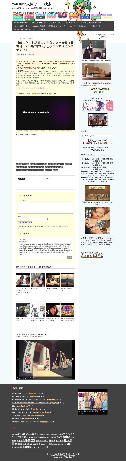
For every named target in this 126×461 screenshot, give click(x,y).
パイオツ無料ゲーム (20, 22)
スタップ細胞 (54, 434)
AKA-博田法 (15, 434)
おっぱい (23, 433)
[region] (45, 360)
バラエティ (52, 164)
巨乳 (32, 440)
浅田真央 (19, 444)
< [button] (18, 359)
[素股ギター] (38, 274)
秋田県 (37, 444)
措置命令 (46, 441)
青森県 (28, 447)
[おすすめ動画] (18, 15)
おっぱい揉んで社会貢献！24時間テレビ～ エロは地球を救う (31, 403)
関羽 (19, 447)
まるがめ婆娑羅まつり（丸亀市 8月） (35, 334)
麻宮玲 (55, 170)
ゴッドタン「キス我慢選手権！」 (33, 336)
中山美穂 (41, 437)
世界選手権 (34, 437)
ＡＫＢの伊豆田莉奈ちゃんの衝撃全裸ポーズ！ (67, 320)
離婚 (22, 447)
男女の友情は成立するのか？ (21, 396)
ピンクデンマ (39, 170)
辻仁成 (72, 444)
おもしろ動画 (42, 164)
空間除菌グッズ (45, 444)
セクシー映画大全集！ (21, 26)
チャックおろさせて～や (24, 170)
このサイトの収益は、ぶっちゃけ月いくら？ (85, 26)
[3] (36, 93)
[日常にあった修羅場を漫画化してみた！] (38, 304)
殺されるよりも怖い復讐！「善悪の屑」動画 (97, 159)
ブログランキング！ (71, 22)
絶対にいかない (21, 167)
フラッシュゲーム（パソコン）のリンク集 (46, 22)
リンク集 (111, 34)
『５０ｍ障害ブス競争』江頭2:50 (22, 415)
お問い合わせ (101, 34)
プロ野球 (22, 437)
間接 (16, 447)
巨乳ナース (15, 406)
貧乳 (68, 444)
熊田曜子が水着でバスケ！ (20, 393)
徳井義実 (68, 164)
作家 (45, 437)
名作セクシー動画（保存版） (91, 22)
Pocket (46, 178)
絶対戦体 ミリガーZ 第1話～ (21, 409)
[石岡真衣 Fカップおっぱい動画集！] (53, 304)
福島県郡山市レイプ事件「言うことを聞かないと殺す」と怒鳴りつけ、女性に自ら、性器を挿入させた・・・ (97, 173)
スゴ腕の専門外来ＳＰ (45, 434)
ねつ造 (30, 434)
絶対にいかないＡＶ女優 (54, 167)
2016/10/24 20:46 (23, 241)
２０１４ (36, 447)
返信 (69, 257)
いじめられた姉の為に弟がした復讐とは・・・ (97, 167)
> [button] (72, 359)
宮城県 (59, 437)
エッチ (35, 434)
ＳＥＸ (44, 447)
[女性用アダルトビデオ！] (53, 274)
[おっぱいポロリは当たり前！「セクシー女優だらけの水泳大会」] (23, 274)
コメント (22, 200)
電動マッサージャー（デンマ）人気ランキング (29, 29)
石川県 (26, 444)
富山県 (67, 436)
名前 (19, 216)
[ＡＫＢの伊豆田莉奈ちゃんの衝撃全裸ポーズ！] (67, 304)
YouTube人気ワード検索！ (33, 4)
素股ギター (34, 288)
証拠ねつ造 (63, 444)
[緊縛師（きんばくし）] (67, 274)
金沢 (13, 447)
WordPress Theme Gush (63, 458)
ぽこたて (48, 170)
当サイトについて (88, 34)
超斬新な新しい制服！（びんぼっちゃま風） (25, 421)
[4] (37, 93)
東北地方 (59, 441)
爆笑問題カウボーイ (18, 418)
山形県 (20, 441)
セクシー (60, 164)
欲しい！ (33, 164)
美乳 (50, 444)
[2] (34, 93)
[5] (39, 93)
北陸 (54, 437)
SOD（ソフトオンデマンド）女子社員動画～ (26, 412)
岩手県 (26, 440)
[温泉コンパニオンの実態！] (23, 304)
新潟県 (52, 440)
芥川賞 (54, 444)
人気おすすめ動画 (22, 164)
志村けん (40, 441)
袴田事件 (58, 444)
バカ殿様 (60, 434)
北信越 (51, 437)
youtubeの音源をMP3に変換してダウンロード (48, 26)
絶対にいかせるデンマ (36, 167)
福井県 (32, 444)
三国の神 (28, 437)
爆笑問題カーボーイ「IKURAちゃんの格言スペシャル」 (29, 399)
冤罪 (48, 437)
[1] (33, 93)
